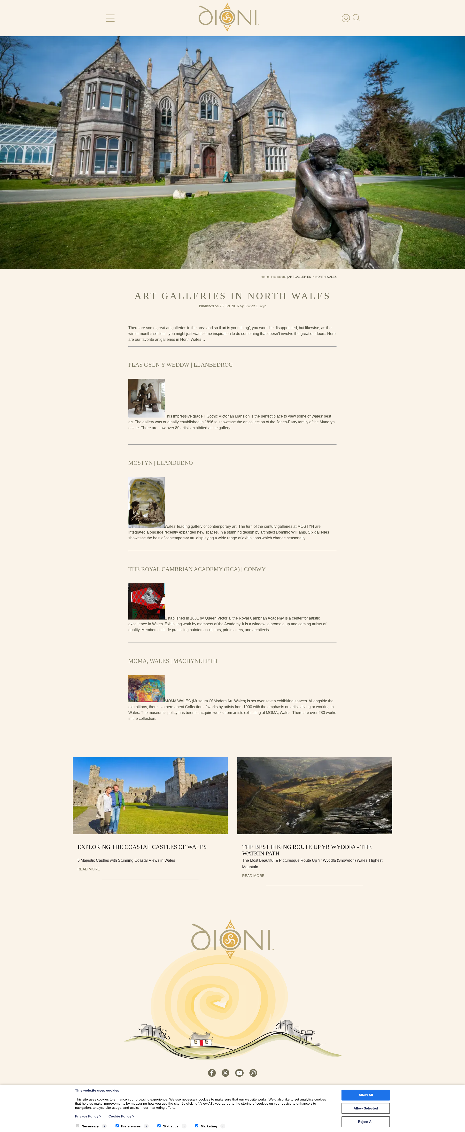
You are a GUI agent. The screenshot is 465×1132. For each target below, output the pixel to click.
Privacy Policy (88, 1116)
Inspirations (278, 277)
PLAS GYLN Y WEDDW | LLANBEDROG (180, 365)
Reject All (365, 1122)
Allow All (366, 1095)
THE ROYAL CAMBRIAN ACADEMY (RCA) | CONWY (197, 569)
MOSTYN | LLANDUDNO (160, 463)
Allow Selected (366, 1108)
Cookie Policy (121, 1116)
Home (265, 277)
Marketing (209, 1126)
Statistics (170, 1126)
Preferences (131, 1126)
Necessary (90, 1126)
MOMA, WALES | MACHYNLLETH (172, 661)
